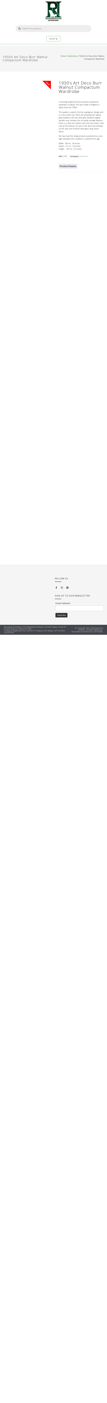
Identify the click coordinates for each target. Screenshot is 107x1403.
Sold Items (72, 56)
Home (63, 56)
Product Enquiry (68, 166)
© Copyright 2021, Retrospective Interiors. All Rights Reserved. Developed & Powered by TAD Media (87, 630)
